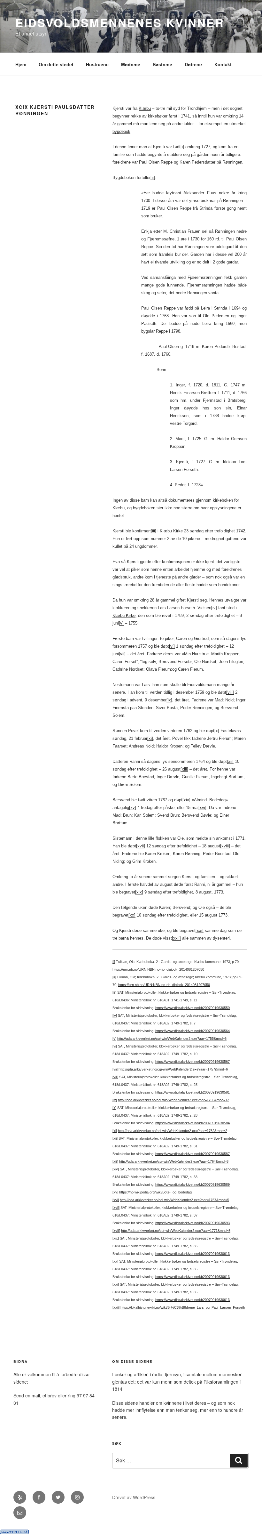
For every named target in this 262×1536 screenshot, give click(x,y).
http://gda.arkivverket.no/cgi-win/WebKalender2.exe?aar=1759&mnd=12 (173, 1100)
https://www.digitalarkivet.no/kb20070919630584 (192, 1123)
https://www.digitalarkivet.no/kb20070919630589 (192, 1184)
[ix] (169, 700)
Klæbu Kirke (123, 615)
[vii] (122, 653)
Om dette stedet (56, 64)
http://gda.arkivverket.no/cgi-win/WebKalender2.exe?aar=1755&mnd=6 (172, 1038)
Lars (146, 684)
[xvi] (202, 807)
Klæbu (145, 108)
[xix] (139, 892)
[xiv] (186, 799)
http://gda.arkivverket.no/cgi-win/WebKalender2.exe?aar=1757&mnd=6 (173, 1069)
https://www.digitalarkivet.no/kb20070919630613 (192, 1254)
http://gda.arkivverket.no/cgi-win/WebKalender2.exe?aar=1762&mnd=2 (172, 1131)
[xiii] (184, 769)
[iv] (214, 607)
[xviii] (225, 846)
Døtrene (193, 64)
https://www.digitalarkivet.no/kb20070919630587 (192, 1154)
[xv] (132, 807)
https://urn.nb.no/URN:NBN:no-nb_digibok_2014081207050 (158, 969)
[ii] (152, 177)
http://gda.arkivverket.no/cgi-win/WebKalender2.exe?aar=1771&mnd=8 (175, 1231)
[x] (216, 730)
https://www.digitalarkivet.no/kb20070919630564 (192, 1031)
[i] (182, 146)
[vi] (172, 646)
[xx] (131, 915)
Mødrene (130, 64)
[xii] (230, 761)
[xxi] (200, 930)
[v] (121, 623)
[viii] (230, 692)
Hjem (20, 64)
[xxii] (176, 938)
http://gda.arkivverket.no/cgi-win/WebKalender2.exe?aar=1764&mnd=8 (173, 1161)
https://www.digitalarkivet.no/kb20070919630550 (192, 1008)
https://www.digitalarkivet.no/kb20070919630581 (192, 1092)
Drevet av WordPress (133, 1497)
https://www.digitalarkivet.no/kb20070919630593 (192, 1223)
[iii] (153, 531)
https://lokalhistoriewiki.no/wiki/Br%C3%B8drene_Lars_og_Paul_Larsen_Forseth (182, 1307)
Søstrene (162, 64)
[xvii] (140, 846)
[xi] (150, 738)
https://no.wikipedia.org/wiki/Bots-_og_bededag (155, 1192)
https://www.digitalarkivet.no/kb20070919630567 (192, 1061)
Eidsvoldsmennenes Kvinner (119, 22)
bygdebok (121, 131)
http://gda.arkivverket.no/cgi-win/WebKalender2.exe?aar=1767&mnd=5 (174, 1200)
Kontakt (223, 64)
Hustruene (97, 64)
